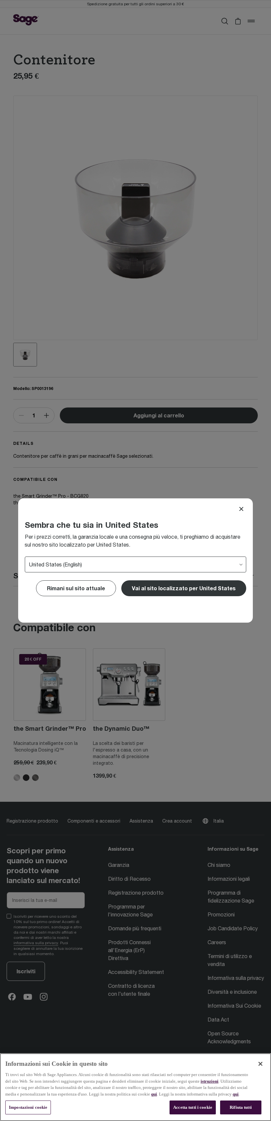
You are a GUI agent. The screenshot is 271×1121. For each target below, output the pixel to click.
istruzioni (209, 1081)
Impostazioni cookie (28, 1107)
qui (154, 1094)
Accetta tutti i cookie (192, 1107)
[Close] (241, 509)
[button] (183, 588)
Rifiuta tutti (241, 1107)
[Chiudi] (260, 1064)
